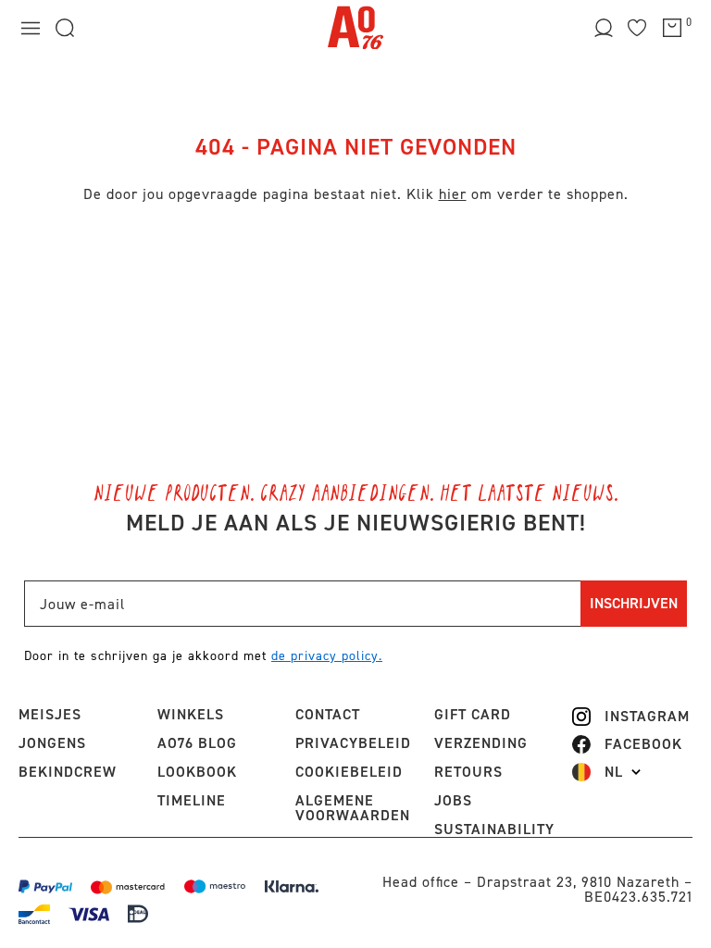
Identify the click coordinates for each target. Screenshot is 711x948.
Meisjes (50, 714)
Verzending (481, 743)
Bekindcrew (68, 771)
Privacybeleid (353, 743)
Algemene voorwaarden (352, 808)
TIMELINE (191, 800)
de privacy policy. (326, 656)
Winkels (190, 714)
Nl (614, 772)
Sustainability (494, 829)
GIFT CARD (472, 714)
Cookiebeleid (349, 771)
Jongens (52, 743)
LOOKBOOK (197, 771)
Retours (468, 771)
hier (453, 194)
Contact (327, 714)
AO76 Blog (197, 743)
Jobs (453, 800)
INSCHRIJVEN (634, 603)
